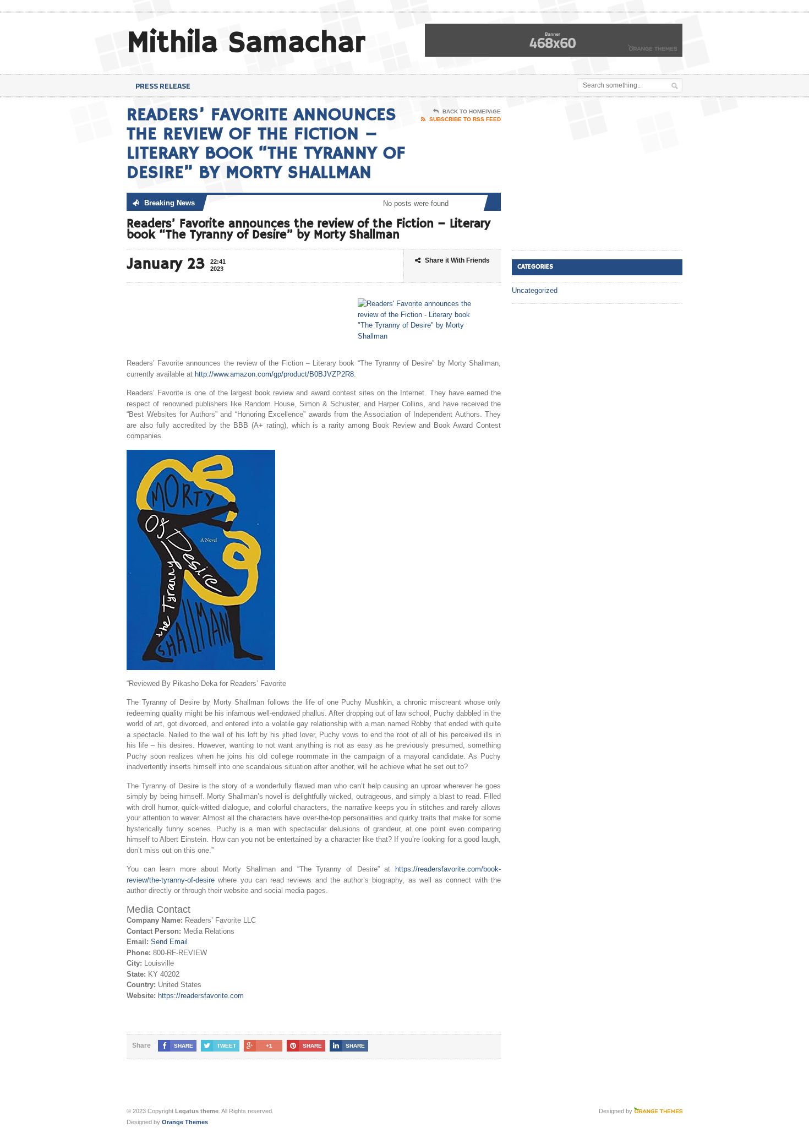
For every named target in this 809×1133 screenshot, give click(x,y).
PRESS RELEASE (162, 85)
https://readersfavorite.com (201, 996)
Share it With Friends (457, 260)
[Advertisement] (594, 174)
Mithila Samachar (246, 43)
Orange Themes (185, 1122)
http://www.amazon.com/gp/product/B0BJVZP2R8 (274, 374)
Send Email (169, 942)
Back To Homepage (471, 111)
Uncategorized (534, 290)
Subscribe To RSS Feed (465, 119)
